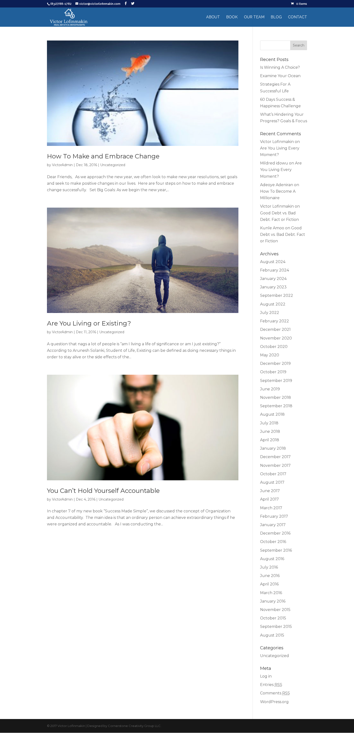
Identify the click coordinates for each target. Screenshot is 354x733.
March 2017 (271, 508)
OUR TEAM (254, 17)
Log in (266, 676)
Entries (271, 684)
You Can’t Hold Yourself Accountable (103, 491)
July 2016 (269, 567)
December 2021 (275, 329)
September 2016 (276, 550)
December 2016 (275, 533)
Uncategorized (112, 165)
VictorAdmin (62, 165)
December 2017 (275, 457)
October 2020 (274, 346)
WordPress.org (274, 701)
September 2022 (276, 295)
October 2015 (273, 618)
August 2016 (272, 559)
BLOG (276, 17)
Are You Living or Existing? (89, 323)
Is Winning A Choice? (280, 67)
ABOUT (213, 17)
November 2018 (275, 397)
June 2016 (270, 575)
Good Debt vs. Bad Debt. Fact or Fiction (282, 234)
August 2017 (272, 482)
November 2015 (275, 609)
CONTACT (297, 17)
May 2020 (269, 355)
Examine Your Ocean (280, 76)
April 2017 (269, 499)
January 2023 (273, 287)
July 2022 (269, 312)
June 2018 (270, 431)
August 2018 (272, 414)
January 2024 (273, 278)
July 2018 (269, 423)
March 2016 (271, 592)
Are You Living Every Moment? (281, 169)
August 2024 (272, 261)
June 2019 (270, 389)
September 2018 (276, 406)
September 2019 (276, 380)
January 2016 (272, 601)
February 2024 (274, 270)
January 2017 (273, 525)
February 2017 (274, 516)
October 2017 (273, 474)
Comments (275, 693)
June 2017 (270, 491)
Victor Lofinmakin (277, 141)
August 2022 (272, 304)
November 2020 (276, 338)
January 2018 (273, 448)
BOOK (232, 17)
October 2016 (273, 541)
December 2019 (275, 363)
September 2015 (276, 626)
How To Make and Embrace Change (103, 156)
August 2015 (272, 635)
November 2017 (275, 465)
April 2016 (269, 584)
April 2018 (269, 440)
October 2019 (273, 372)
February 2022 (274, 321)
